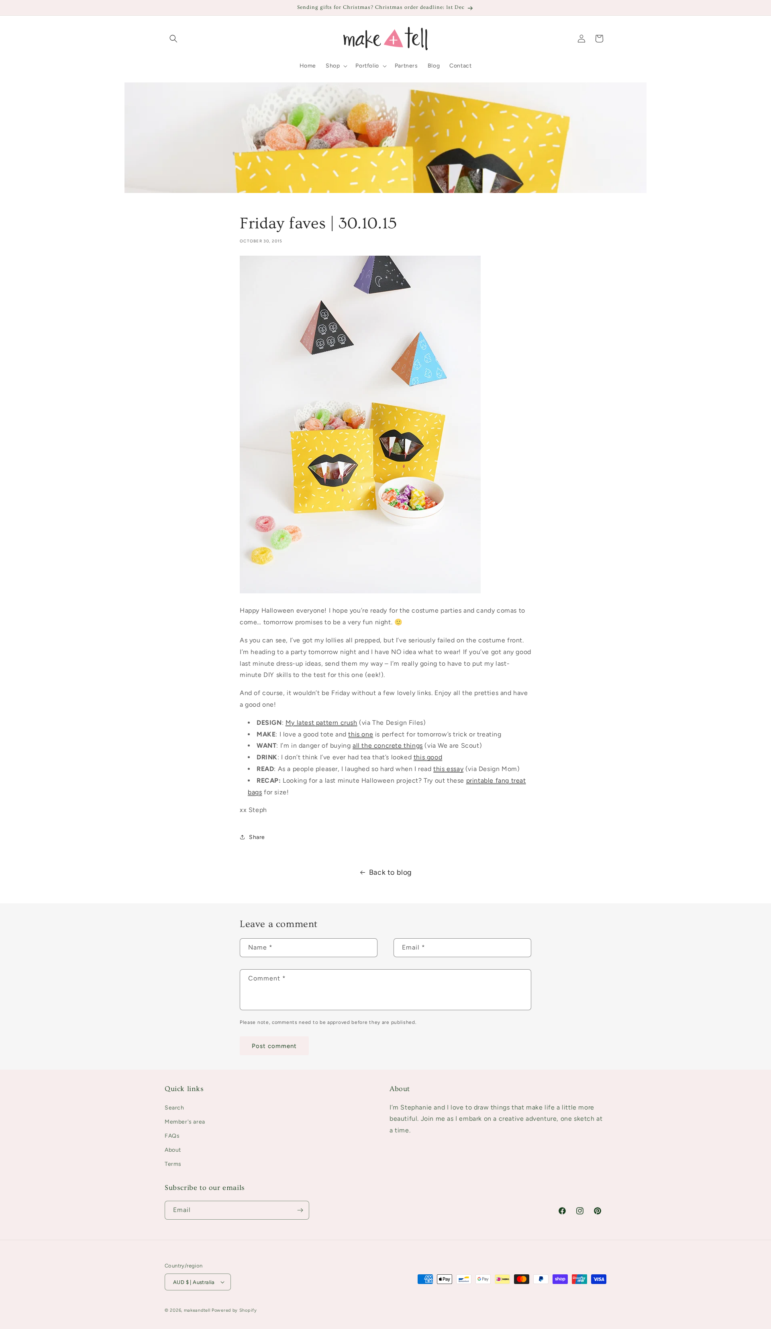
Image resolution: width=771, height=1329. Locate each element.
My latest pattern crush (321, 722)
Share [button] (257, 837)
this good (428, 757)
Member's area (185, 1121)
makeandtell (197, 1310)
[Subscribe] (300, 1210)
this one (360, 734)
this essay (448, 769)
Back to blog (390, 872)
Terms (173, 1164)
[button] (173, 38)
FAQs (172, 1135)
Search (174, 1107)
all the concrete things (388, 745)
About (173, 1149)
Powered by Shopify (234, 1310)
